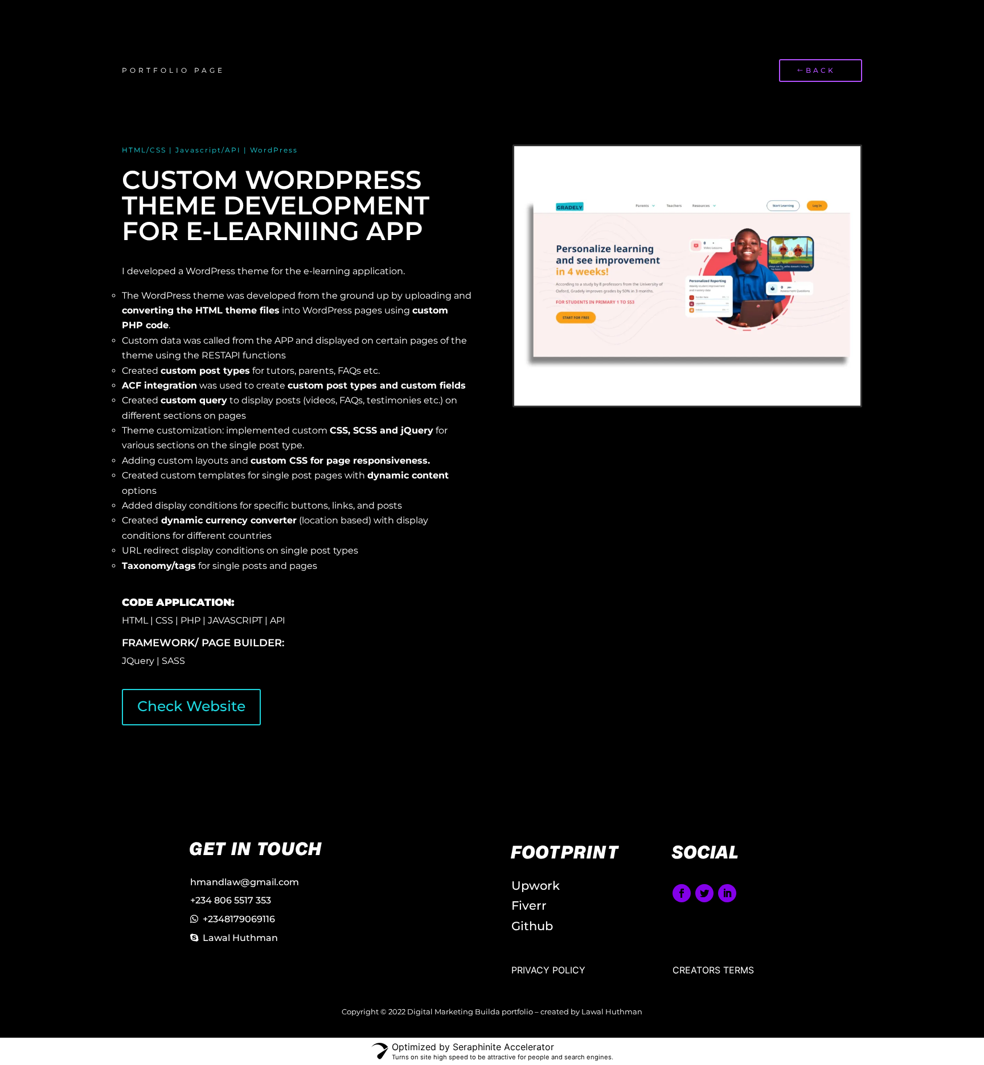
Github (532, 926)
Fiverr (529, 905)
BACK (820, 70)
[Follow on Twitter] (704, 893)
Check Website (191, 706)
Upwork (535, 885)
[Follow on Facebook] (682, 893)
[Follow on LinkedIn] (727, 893)
